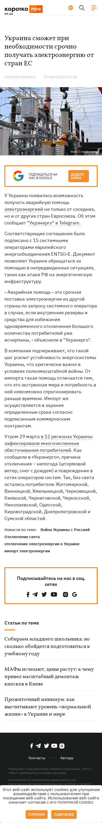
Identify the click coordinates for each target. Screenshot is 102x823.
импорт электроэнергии (27, 550)
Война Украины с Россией (65, 529)
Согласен (36, 814)
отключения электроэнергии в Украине (42, 543)
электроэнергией (23, 209)
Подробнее (64, 814)
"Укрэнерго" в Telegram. (54, 223)
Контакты (37, 758)
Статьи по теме (21, 623)
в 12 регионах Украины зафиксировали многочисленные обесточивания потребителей (48, 443)
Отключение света (22, 536)
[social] (28, 594)
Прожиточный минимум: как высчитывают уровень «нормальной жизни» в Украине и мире (47, 707)
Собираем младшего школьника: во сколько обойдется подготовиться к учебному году (47, 647)
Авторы (66, 758)
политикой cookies (75, 802)
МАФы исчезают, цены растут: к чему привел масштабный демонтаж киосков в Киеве (49, 677)
